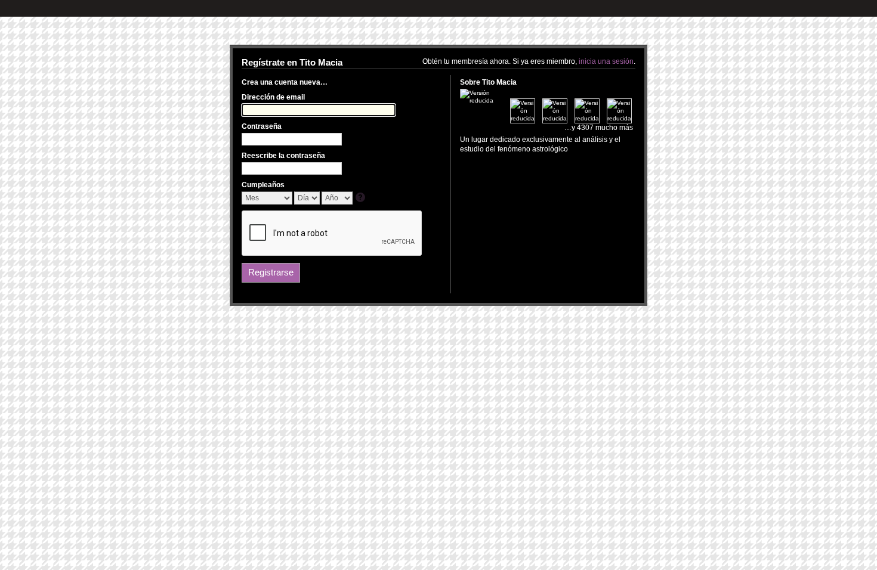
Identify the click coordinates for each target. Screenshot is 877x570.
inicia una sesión (606, 61)
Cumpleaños (263, 185)
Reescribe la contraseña (283, 155)
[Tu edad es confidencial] (361, 198)
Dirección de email (273, 97)
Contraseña (262, 126)
